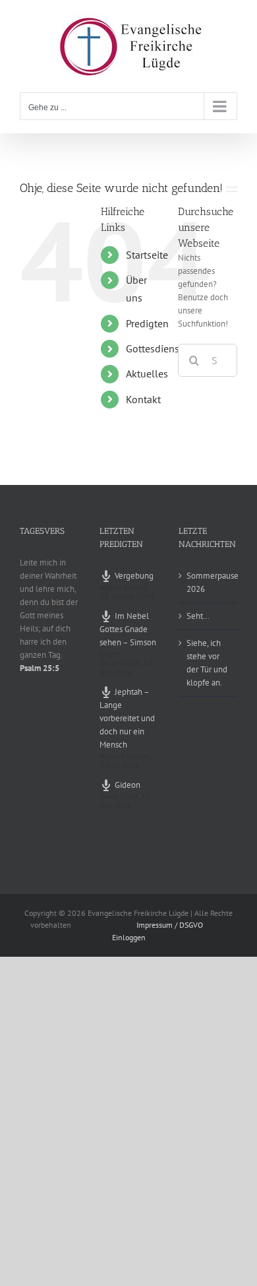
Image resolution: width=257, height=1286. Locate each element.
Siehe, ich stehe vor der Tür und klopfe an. (206, 662)
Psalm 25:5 (39, 668)
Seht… (198, 616)
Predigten (147, 323)
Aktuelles (147, 373)
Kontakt (143, 399)
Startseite (147, 254)
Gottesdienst (154, 348)
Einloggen (129, 937)
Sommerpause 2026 (208, 582)
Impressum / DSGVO (169, 925)
